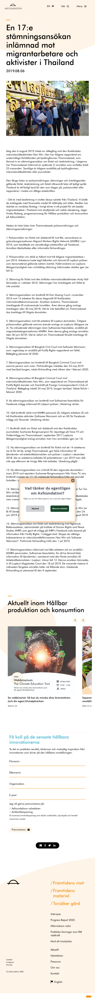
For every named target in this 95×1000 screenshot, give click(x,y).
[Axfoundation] (13, 6)
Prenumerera (18, 829)
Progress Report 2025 (63, 920)
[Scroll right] (83, 620)
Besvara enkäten (59, 508)
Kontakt (55, 973)
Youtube (9, 965)
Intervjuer (56, 914)
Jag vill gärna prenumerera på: (27, 804)
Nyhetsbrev (57, 956)
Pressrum (56, 962)
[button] (88, 997)
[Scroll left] (75, 620)
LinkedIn (9, 960)
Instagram (10, 962)
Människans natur (61, 926)
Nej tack (35, 508)
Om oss (55, 967)
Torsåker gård (66, 904)
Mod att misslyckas (61, 941)
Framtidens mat (68, 883)
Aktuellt (55, 950)
